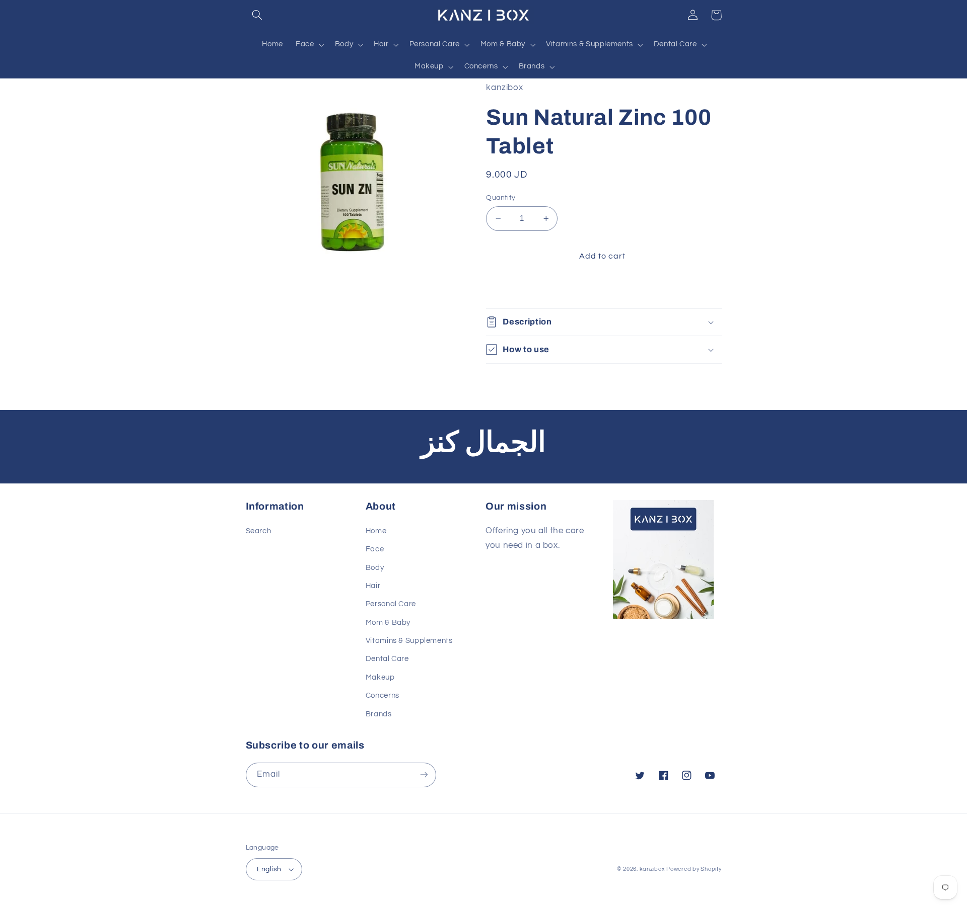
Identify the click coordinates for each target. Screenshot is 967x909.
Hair (373, 586)
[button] (257, 15)
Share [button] (508, 288)
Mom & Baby (388, 622)
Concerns (382, 695)
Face (375, 549)
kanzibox (652, 869)
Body (375, 567)
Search (258, 531)
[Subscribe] (423, 775)
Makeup (380, 677)
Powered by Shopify (693, 869)
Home (376, 531)
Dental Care (387, 659)
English (269, 869)
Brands (379, 714)
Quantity (500, 197)
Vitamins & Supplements (409, 640)
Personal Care (391, 604)
